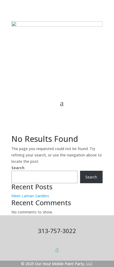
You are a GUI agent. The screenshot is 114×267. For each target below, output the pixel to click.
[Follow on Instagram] (98, 70)
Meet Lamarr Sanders (30, 195)
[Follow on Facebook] (88, 70)
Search (17, 167)
